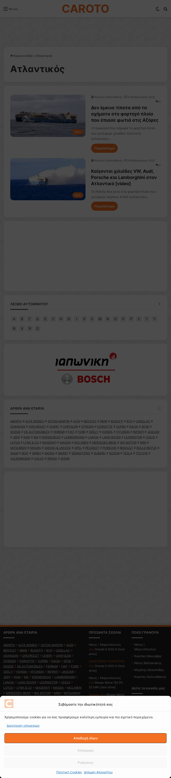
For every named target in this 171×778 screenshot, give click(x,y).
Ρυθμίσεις (85, 762)
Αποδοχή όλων (85, 738)
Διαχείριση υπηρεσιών (23, 725)
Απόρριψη (85, 750)
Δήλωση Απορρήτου (98, 772)
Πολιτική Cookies (69, 772)
